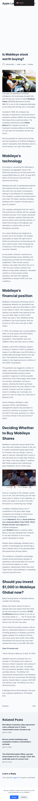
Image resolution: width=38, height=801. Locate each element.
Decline (23, 797)
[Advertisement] (19, 27)
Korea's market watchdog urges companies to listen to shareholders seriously (16, 741)
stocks (30, 64)
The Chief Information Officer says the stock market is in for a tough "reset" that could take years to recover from (18, 756)
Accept (14, 797)
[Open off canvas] (35, 3)
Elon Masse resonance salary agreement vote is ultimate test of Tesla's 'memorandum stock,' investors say (18, 727)
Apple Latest (10, 3)
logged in (16, 777)
